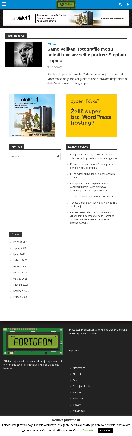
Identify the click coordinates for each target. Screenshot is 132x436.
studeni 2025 (20, 296)
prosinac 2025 (21, 290)
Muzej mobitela (81, 386)
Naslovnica (79, 368)
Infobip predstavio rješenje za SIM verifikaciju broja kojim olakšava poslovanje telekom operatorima (89, 187)
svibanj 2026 (20, 260)
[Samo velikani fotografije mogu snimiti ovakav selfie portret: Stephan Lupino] (23, 54)
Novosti (77, 374)
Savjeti (76, 380)
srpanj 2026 (19, 248)
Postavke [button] (88, 430)
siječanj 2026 (20, 284)
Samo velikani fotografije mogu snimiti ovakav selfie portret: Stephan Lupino (86, 54)
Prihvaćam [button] (105, 430)
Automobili (79, 410)
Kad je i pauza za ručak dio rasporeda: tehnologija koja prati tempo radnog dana (93, 156)
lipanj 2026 (19, 254)
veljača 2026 (20, 278)
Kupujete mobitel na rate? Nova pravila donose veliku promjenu (91, 165)
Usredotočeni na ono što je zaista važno (92, 196)
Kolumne (78, 398)
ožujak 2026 (20, 272)
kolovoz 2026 (20, 242)
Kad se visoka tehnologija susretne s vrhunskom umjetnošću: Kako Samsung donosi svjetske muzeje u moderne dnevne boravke (92, 217)
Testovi (77, 404)
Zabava (51, 44)
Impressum (75, 350)
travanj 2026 (20, 266)
